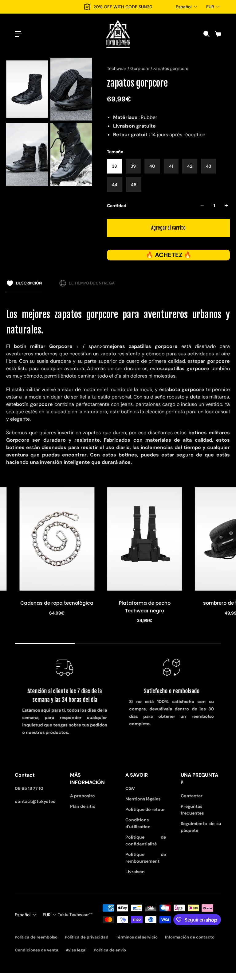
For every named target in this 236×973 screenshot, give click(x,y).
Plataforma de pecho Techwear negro (82, 607)
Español (183, 7)
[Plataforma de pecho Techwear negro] (82, 539)
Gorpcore (140, 68)
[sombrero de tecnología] (170, 539)
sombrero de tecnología (170, 603)
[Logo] (118, 34)
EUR (210, 7)
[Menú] (18, 34)
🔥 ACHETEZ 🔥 (168, 255)
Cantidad (116, 205)
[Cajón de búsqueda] (206, 34)
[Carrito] (218, 34)
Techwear (117, 68)
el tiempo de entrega (92, 283)
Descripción (29, 283)
